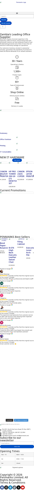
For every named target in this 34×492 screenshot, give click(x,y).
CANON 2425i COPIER (20, 174)
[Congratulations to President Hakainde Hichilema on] (17, 385)
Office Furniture (5, 139)
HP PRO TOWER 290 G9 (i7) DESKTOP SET (13, 177)
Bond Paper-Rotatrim (4, 245)
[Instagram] (6, 487)
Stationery (3, 133)
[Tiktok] (14, 487)
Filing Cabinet (21, 242)
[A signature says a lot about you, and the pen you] (17, 352)
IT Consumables (5, 152)
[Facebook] (2, 487)
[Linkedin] (10, 487)
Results (3, 20)
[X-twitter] (19, 487)
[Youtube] (23, 487)
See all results (5, 23)
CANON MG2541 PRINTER (4, 174)
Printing (2, 146)
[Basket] (2, 26)
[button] (17, 13)
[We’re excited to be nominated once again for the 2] (17, 405)
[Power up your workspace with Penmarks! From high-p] (17, 367)
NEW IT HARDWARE (12, 157)
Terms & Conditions (12, 482)
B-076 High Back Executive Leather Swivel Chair (13, 254)
